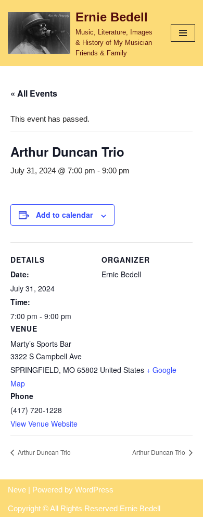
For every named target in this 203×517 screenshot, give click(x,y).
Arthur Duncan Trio (43, 452)
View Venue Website (44, 423)
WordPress (94, 489)
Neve (17, 489)
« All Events (33, 93)
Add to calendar (64, 214)
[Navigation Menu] (183, 33)
